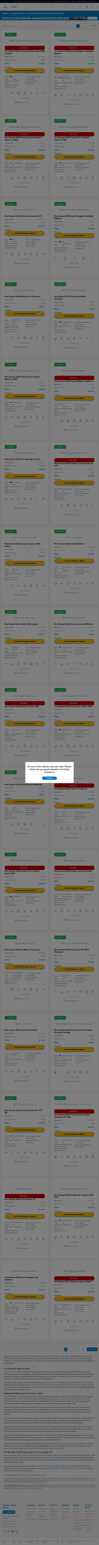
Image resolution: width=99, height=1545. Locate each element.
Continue (49, 778)
